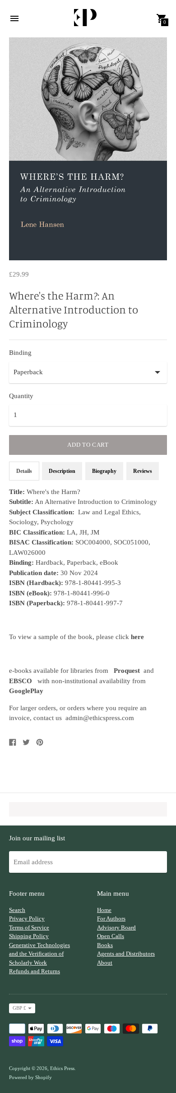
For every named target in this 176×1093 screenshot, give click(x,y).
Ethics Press (62, 1068)
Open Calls (110, 936)
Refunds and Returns (34, 971)
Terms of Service (29, 927)
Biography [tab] (104, 471)
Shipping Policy (29, 936)
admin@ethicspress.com (99, 717)
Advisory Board (116, 927)
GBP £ (19, 1008)
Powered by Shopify (30, 1077)
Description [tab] (62, 471)
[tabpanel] (88, 605)
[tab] (142, 471)
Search (17, 910)
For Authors (111, 918)
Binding (20, 352)
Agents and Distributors (126, 953)
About (104, 962)
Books (105, 945)
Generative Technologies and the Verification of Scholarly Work (39, 954)
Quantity (21, 395)
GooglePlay (26, 690)
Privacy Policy (27, 918)
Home (104, 910)
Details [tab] (24, 471)
